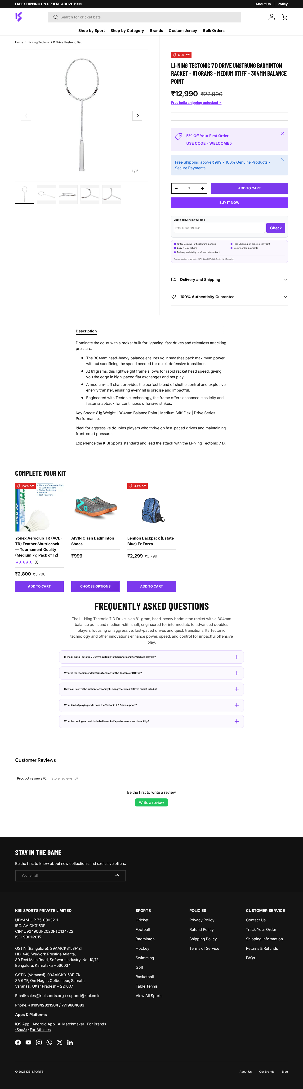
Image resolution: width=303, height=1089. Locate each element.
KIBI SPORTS (35, 1071)
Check (276, 228)
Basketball (145, 976)
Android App (43, 1024)
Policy (283, 4)
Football (143, 929)
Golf (139, 967)
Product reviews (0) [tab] (32, 778)
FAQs (250, 957)
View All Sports (149, 995)
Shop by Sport (91, 30)
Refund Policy (201, 929)
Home (19, 42)
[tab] (86, 331)
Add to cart (249, 188)
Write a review (151, 802)
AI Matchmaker (71, 1024)
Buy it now (229, 202)
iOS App (22, 1024)
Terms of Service (204, 948)
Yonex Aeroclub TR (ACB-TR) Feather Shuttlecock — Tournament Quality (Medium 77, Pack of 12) (38, 547)
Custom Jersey (183, 30)
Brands (156, 30)
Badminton (145, 939)
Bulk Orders (214, 30)
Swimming (145, 957)
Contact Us (256, 920)
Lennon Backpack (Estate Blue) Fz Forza (150, 541)
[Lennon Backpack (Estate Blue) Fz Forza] (151, 507)
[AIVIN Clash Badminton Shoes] (95, 507)
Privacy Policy (201, 920)
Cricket (142, 920)
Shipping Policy (203, 939)
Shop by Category (127, 30)
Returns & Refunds (262, 948)
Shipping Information (264, 939)
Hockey (142, 948)
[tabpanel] (151, 393)
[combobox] (144, 17)
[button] (285, 17)
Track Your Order (261, 929)
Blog (285, 1071)
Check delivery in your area (189, 219)
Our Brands (266, 1071)
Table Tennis (147, 986)
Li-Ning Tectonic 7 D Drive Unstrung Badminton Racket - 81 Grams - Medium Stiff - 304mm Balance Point (56, 42)
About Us (263, 4)
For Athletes (40, 1029)
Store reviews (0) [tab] (64, 778)
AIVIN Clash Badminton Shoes (92, 541)
